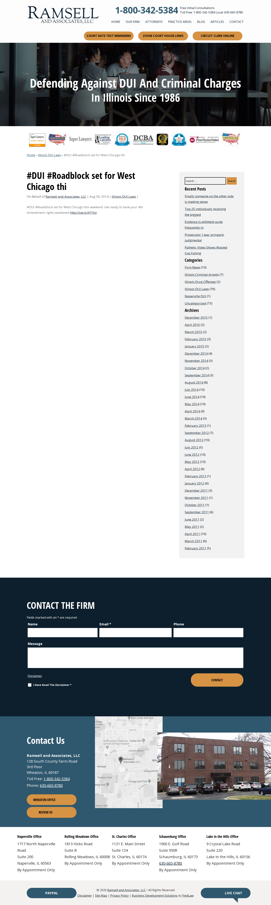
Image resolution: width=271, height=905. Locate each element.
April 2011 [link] (192, 534)
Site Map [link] (101, 896)
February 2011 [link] (195, 548)
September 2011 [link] (197, 512)
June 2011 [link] (192, 519)
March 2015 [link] (193, 332)
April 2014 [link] (192, 411)
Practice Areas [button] (180, 21)
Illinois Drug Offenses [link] (200, 282)
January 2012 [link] (194, 483)
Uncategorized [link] (195, 303)
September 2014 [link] (197, 375)
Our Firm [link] (133, 21)
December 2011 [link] (196, 490)
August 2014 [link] (194, 382)
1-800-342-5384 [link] (146, 10)
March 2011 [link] (193, 541)
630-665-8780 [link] (233, 12)
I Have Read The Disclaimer (52, 685)
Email (105, 624)
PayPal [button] (51, 893)
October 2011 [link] (195, 505)
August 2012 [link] (194, 440)
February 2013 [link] (195, 425)
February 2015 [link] (195, 339)
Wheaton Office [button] (44, 799)
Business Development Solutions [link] (155, 896)
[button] (267, 878)
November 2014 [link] (196, 361)
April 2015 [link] (192, 325)
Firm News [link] (192, 267)
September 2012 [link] (197, 433)
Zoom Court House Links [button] (163, 36)
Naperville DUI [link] (195, 296)
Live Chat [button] (233, 893)
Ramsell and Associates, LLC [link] (66, 196)
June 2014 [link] (192, 397)
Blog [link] (201, 21)
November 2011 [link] (196, 498)
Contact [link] (237, 21)
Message (35, 643)
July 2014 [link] (191, 389)
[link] (63, 14)
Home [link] (115, 21)
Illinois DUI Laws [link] (124, 196)
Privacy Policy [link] (119, 896)
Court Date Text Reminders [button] (109, 36)
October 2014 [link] (195, 368)
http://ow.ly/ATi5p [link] (83, 212)
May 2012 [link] (192, 462)
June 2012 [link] (192, 454)
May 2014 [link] (192, 404)
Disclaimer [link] (84, 896)
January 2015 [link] (194, 346)
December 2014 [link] (196, 353)
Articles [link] (217, 21)
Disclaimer (35, 676)
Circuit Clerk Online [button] (217, 36)
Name (33, 624)
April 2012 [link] (192, 469)
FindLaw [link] (188, 896)
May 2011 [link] (192, 527)
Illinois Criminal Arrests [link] (202, 274)
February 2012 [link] (195, 476)
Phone (178, 624)
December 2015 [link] (196, 317)
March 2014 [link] (193, 418)
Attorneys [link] (154, 21)
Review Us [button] (45, 812)
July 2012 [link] (191, 447)
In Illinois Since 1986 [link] (135, 97)
